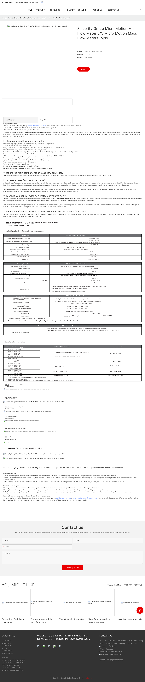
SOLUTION (7, 646)
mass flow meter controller (130, 619)
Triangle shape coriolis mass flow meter (41, 620)
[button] (120, 10)
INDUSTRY (7, 643)
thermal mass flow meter (79, 498)
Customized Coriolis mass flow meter (14, 620)
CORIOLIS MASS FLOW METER (13, 660)
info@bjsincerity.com (115, 660)
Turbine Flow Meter (115, 585)
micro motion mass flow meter (37, 126)
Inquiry (83, 69)
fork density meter (93, 498)
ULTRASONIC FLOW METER (12, 670)
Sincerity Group (7, 18)
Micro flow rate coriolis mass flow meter (99, 620)
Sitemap (89, 678)
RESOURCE (7, 651)
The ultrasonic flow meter (71, 619)
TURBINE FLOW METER (11, 668)
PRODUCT (128, 585)
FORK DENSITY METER (10, 665)
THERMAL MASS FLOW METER (13, 663)
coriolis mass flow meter (63, 498)
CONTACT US (8, 653)
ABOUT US (138, 585)
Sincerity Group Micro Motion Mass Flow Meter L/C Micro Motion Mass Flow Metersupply (42, 18)
